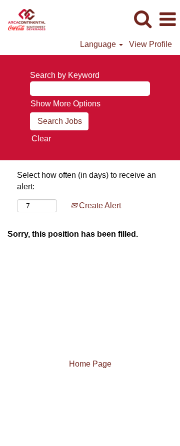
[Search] (142, 19)
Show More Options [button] (65, 103)
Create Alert (99, 205)
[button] (167, 19)
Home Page (90, 364)
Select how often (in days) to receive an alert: (86, 181)
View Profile (150, 44)
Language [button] (99, 44)
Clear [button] (41, 138)
